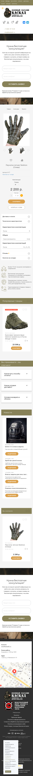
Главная (9, 109)
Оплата (20, 1)
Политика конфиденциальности (16, 719)
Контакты (14, 3)
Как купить (14, 1)
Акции (3, 3)
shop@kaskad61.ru (10, 32)
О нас (2, 1)
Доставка (26, 1)
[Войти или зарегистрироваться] (8, 23)
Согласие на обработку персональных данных (16, 721)
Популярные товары (12, 301)
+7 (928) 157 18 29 (10, 29)
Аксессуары (16, 109)
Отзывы (8, 3)
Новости (8, 412)
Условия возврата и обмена (12, 398)
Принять (8, 771)
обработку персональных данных (11, 92)
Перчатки (24, 109)
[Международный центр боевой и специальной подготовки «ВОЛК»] (16, 705)
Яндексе (21, 770)
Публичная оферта (16, 717)
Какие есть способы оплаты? (12, 374)
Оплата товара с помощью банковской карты (16, 726)
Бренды (8, 1)
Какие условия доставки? (10, 386)
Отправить (16, 84)
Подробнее (12, 454)
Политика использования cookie (16, 724)
